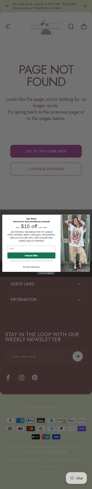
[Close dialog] (87, 217)
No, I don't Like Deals (31, 267)
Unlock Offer (31, 255)
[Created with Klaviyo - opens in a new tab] (46, 273)
